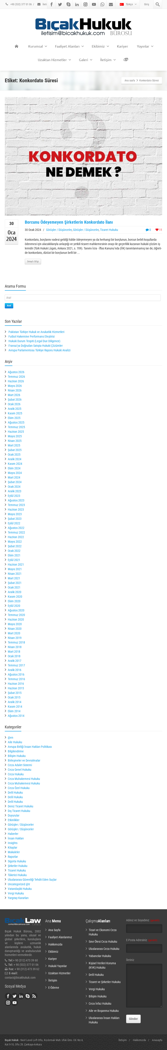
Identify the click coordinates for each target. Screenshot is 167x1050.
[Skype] (68, 4)
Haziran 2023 (16, 509)
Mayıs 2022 (15, 541)
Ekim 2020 (14, 601)
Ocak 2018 (14, 656)
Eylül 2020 (14, 605)
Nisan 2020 (15, 628)
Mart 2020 (14, 633)
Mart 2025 (14, 445)
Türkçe (129, 4)
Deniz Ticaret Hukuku (20, 806)
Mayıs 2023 (15, 514)
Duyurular (13, 815)
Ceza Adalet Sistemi (20, 765)
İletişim (46, 4)
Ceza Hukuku (16, 774)
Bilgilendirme (16, 751)
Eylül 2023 (14, 496)
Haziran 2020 (16, 619)
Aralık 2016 (14, 670)
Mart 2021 (14, 578)
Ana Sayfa (54, 930)
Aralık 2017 (14, 660)
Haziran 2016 (16, 683)
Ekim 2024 (14, 468)
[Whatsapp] (102, 4)
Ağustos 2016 (16, 674)
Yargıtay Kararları (18, 898)
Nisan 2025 (15, 441)
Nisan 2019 (15, 638)
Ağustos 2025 (16, 422)
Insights (12, 843)
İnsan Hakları (16, 838)
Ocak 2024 (14, 486)
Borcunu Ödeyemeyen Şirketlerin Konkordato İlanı (69, 222)
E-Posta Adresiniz (141, 940)
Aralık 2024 (14, 459)
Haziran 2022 (16, 537)
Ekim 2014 (14, 711)
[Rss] (34, 996)
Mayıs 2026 (15, 386)
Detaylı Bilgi (33, 261)
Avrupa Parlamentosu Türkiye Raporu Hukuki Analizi (39, 350)
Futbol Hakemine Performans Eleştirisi (31, 336)
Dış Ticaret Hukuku (19, 811)
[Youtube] (94, 4)
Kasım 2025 (15, 413)
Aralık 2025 (14, 408)
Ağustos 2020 (16, 610)
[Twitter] (60, 4)
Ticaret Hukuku (109, 230)
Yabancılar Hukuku (100, 956)
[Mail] (111, 4)
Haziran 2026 (16, 381)
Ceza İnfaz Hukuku (100, 1003)
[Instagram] (85, 4)
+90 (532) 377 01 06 (21, 4)
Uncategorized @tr (19, 884)
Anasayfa (157, 1040)
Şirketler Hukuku (17, 866)
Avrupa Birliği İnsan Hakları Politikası (30, 746)
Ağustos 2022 (16, 528)
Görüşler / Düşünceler (59, 230)
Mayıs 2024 (15, 473)
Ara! (9, 305)
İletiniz (130, 960)
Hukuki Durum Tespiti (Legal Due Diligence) (34, 341)
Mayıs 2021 (15, 569)
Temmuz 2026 (16, 376)
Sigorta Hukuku (17, 861)
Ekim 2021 (14, 555)
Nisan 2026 (15, 390)
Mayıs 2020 (15, 624)
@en (10, 737)
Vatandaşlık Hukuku (20, 888)
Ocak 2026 (14, 404)
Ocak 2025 (14, 454)
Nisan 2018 (15, 647)
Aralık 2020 (14, 592)
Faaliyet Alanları (67, 46)
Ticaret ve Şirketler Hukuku (105, 982)
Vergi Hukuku (16, 893)
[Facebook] (51, 4)
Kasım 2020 (15, 596)
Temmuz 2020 (16, 615)
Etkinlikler (13, 820)
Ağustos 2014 (16, 715)
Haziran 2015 (16, 688)
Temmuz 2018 (16, 642)
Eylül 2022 (14, 523)
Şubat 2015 (15, 693)
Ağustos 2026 (16, 372)
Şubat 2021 (15, 583)
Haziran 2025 (16, 431)
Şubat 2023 (15, 518)
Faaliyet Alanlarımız (60, 937)
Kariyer (122, 46)
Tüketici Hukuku (17, 875)
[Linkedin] (77, 4)
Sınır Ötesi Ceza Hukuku (103, 941)
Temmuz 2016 (16, 679)
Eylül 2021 (14, 560)
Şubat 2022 (15, 546)
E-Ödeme (53, 987)
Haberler (13, 834)
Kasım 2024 (15, 463)
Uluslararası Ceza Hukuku (104, 948)
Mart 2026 (14, 395)
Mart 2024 (14, 477)
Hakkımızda (55, 944)
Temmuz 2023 (16, 505)
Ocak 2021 (14, 587)
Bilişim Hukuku (17, 756)
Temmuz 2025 (16, 427)
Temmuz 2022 (16, 532)
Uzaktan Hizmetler (52, 59)
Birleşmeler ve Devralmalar (24, 760)
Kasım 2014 (15, 706)
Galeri (83, 59)
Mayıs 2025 (15, 436)
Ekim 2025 (14, 418)
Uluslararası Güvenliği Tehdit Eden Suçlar (32, 879)
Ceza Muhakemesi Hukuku (24, 779)
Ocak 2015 (14, 697)
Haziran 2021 (16, 564)
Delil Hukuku (15, 792)
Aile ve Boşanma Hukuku (104, 1010)
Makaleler (14, 852)
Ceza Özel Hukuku (19, 788)
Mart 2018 (14, 651)
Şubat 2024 (15, 482)
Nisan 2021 (15, 573)
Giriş (146, 4)
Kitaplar (12, 847)
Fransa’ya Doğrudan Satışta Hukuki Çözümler (35, 345)
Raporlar (13, 856)
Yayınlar (143, 46)
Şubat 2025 (15, 450)
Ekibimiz (98, 46)
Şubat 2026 (15, 399)
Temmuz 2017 (16, 665)
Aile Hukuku (15, 742)
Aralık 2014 (14, 702)
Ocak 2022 (14, 550)
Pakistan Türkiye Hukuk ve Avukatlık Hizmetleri (36, 332)
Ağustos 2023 (16, 500)
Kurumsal (35, 46)
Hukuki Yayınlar (57, 966)
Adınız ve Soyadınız (142, 920)
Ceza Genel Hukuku (19, 769)
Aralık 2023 (14, 491)
